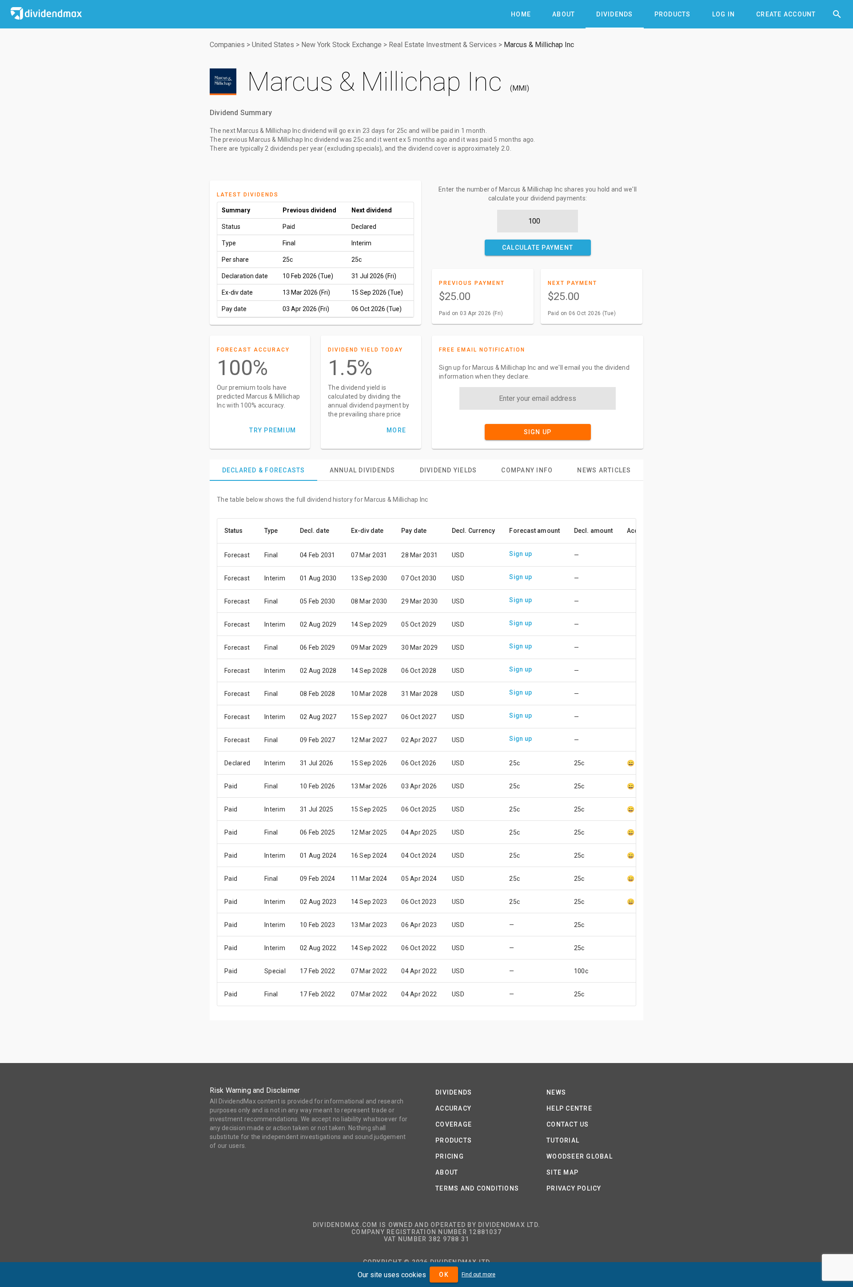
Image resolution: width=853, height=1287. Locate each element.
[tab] (521, 14)
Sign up (520, 553)
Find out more (478, 1274)
